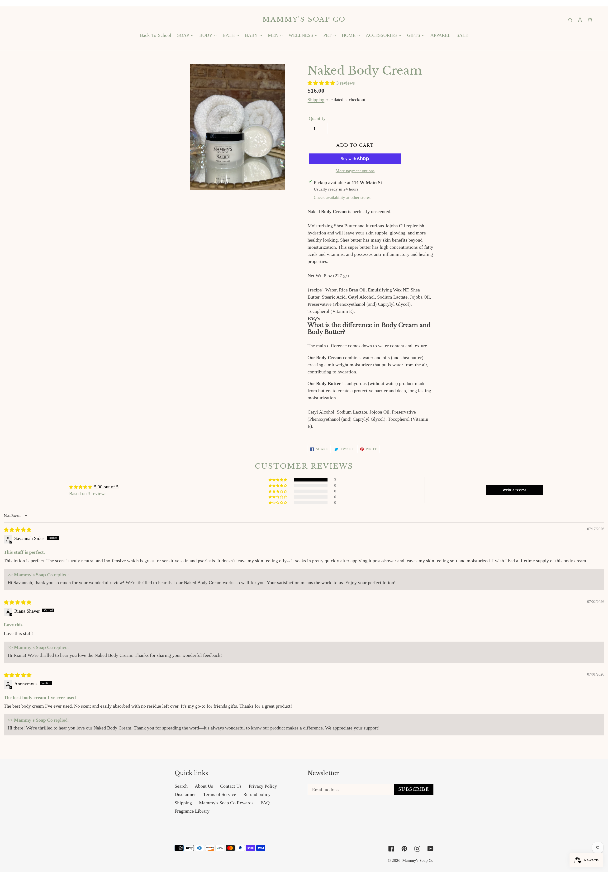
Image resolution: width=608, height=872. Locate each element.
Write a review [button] (514, 490)
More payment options (355, 170)
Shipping (316, 99)
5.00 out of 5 (106, 486)
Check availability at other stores (342, 197)
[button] (322, 83)
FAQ (265, 802)
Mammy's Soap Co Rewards (226, 802)
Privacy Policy (263, 786)
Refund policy (257, 794)
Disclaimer (185, 794)
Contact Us (231, 786)
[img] (17, 529)
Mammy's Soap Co (303, 19)
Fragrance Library (192, 811)
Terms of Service (219, 794)
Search (181, 786)
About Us (204, 786)
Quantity (317, 118)
